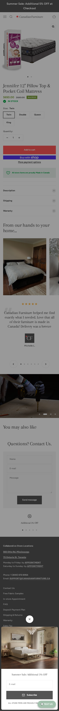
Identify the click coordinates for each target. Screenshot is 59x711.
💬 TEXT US (47, 704)
